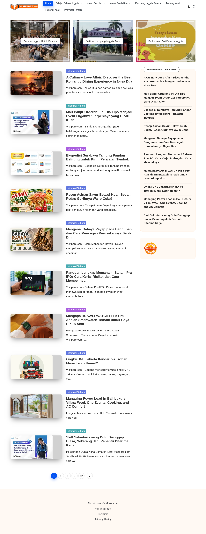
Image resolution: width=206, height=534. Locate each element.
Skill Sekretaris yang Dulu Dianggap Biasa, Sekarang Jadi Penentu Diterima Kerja (97, 441)
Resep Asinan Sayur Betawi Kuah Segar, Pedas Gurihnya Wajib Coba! (98, 196)
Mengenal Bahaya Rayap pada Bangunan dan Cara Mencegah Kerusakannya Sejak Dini (99, 233)
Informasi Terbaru (76, 71)
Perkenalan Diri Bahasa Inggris (165, 41)
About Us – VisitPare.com (103, 503)
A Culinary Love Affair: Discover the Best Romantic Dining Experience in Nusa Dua (99, 79)
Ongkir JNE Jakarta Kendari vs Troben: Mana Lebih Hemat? (97, 361)
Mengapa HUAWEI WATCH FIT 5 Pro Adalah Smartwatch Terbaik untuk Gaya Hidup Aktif (97, 320)
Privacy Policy (103, 519)
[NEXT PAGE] (90, 476)
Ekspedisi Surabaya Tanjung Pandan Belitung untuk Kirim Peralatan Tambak (97, 157)
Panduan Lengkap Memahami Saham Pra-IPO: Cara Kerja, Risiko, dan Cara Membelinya (99, 277)
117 (81, 476)
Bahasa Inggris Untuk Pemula (40, 41)
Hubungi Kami (103, 508)
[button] (90, 476)
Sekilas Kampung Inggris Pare (103, 41)
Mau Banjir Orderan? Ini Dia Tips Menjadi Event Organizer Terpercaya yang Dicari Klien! (99, 116)
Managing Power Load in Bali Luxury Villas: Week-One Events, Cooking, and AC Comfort (97, 403)
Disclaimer (103, 514)
